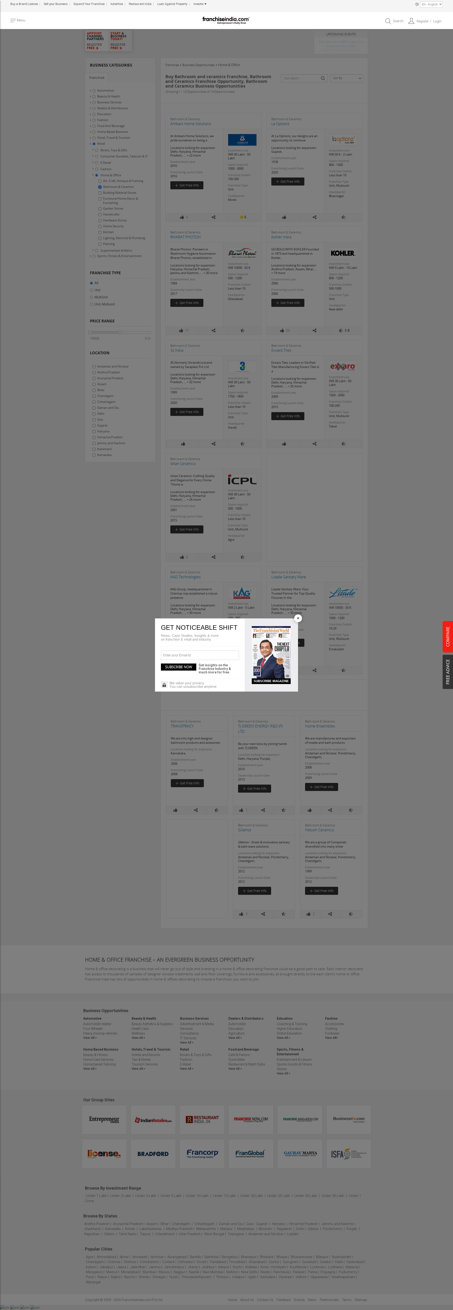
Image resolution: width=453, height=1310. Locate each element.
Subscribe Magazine (271, 681)
